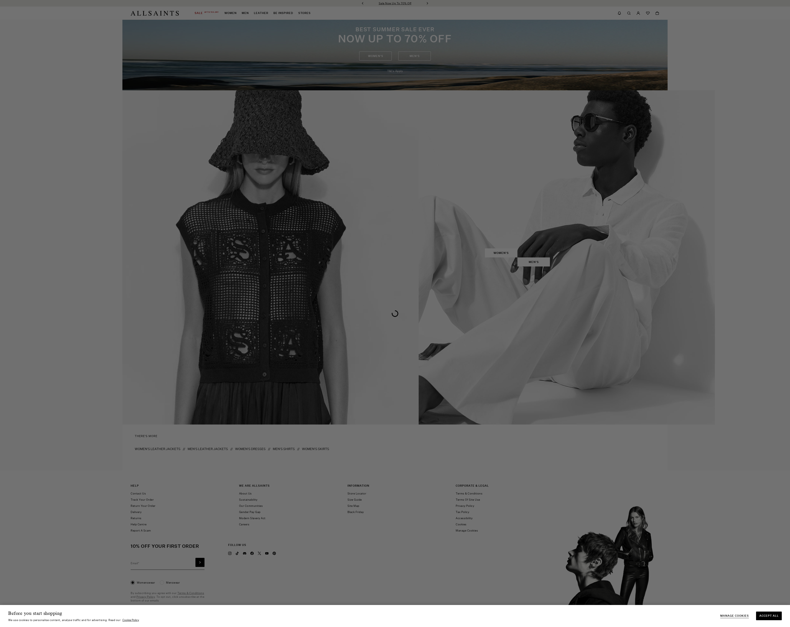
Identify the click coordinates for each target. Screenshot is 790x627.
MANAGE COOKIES (734, 615)
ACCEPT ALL (769, 615)
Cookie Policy (130, 620)
